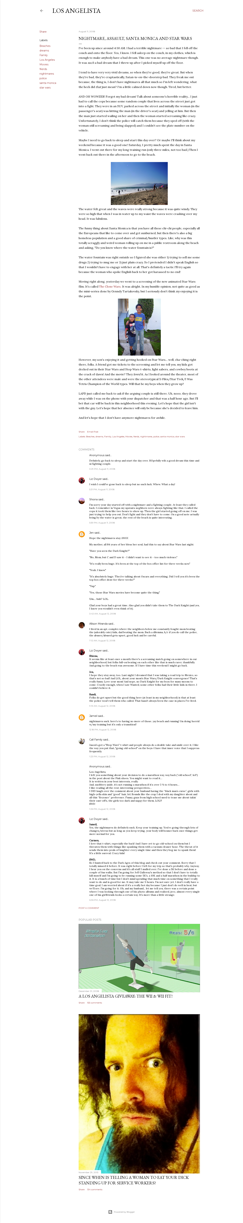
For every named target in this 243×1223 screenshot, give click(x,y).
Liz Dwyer (95, 479)
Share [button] (43, 31)
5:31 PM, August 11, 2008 (102, 489)
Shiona (93, 499)
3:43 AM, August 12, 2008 (102, 613)
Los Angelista (76, 10)
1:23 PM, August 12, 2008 (102, 756)
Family (43, 55)
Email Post (92, 431)
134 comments (94, 1189)
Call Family (95, 739)
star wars (45, 87)
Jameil (93, 716)
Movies (43, 64)
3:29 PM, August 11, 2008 (102, 469)
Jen (91, 532)
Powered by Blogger (124, 1212)
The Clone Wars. (110, 286)
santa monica (47, 83)
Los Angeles (47, 59)
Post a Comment (89, 908)
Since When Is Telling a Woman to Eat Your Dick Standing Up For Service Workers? (134, 1180)
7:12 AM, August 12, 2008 (102, 640)
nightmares (46, 73)
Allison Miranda (98, 623)
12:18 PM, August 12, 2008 (102, 729)
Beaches (44, 46)
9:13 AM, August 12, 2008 (102, 706)
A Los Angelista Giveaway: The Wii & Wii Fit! (126, 996)
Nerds (43, 69)
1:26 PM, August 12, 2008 (102, 809)
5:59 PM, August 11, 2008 (102, 522)
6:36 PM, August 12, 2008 (102, 900)
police (43, 78)
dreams (44, 50)
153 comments (94, 1002)
